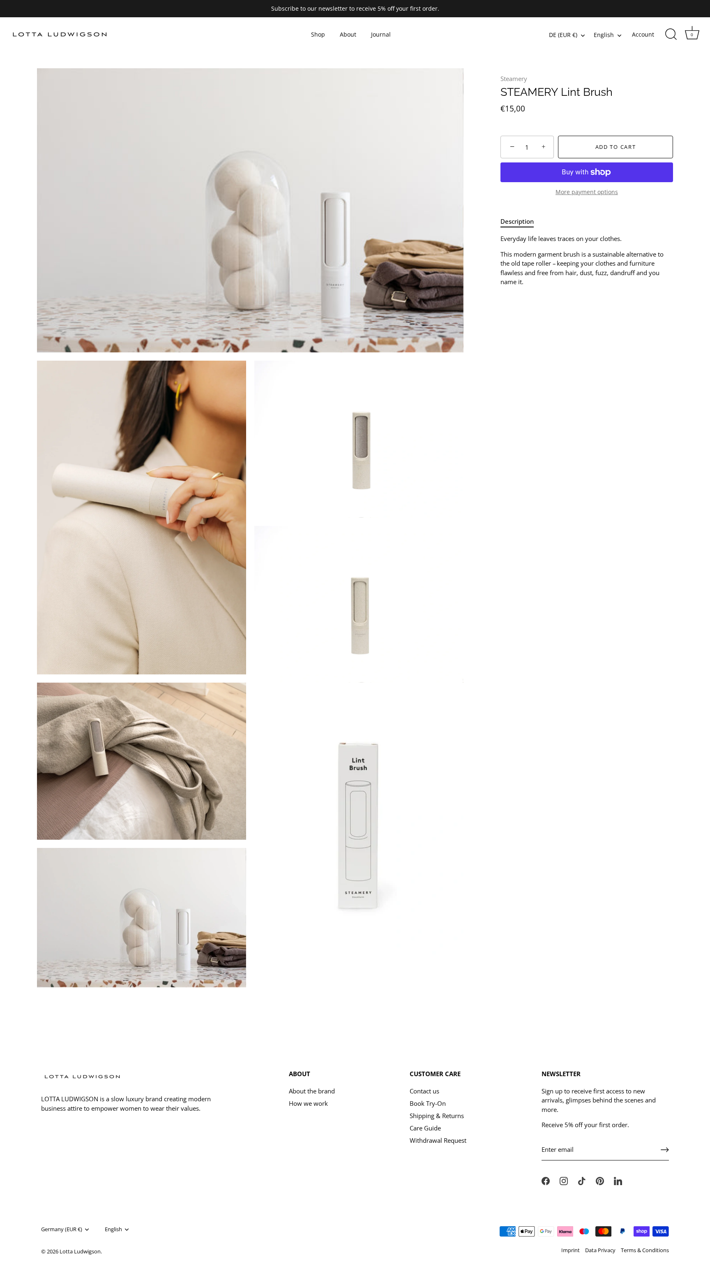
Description (517, 221)
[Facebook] (546, 1180)
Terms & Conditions (645, 1250)
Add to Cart (615, 147)
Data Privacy (600, 1250)
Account (643, 34)
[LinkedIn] (618, 1180)
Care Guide (425, 1128)
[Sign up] (665, 1150)
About (348, 34)
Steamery (513, 78)
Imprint (570, 1250)
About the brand (312, 1091)
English (604, 35)
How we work (308, 1103)
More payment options (587, 192)
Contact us (424, 1091)
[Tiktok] (582, 1180)
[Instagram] (564, 1180)
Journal (381, 34)
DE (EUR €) (563, 35)
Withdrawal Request (438, 1140)
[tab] (521, 221)
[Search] (671, 34)
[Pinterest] (600, 1180)
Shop (318, 34)
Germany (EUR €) (61, 1229)
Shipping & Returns (437, 1116)
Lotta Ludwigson (80, 1251)
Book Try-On (428, 1103)
